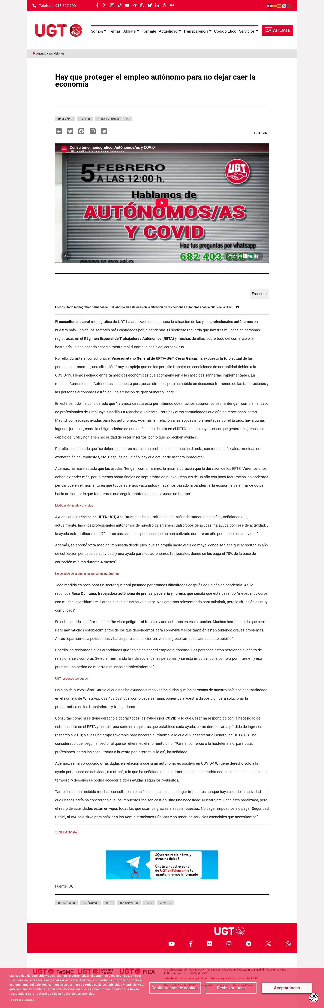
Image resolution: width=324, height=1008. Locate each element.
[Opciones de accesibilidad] (313, 997)
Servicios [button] (247, 31)
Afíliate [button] (129, 31)
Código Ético (225, 31)
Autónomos (90, 902)
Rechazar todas (231, 988)
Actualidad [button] (168, 31)
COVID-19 (165, 902)
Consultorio (66, 902)
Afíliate (281, 30)
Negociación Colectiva (113, 118)
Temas (115, 31)
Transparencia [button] (195, 31)
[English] (269, 5)
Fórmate (149, 31)
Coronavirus (129, 902)
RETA (109, 902)
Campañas (65, 118)
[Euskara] (289, 5)
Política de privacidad (21, 999)
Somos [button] (97, 31)
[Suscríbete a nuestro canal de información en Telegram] (162, 864)
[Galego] (284, 5)
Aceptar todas (287, 988)
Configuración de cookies (175, 988)
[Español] (274, 5)
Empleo (85, 118)
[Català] (279, 5)
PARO (149, 902)
